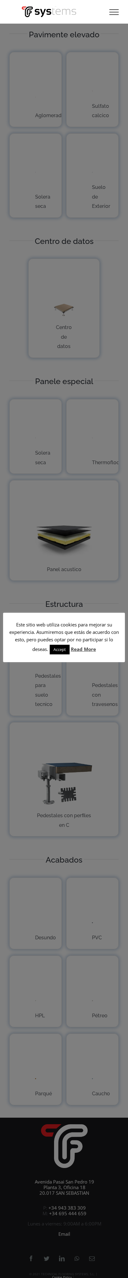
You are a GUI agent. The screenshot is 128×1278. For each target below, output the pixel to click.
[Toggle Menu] (114, 12)
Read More (83, 649)
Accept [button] (59, 649)
